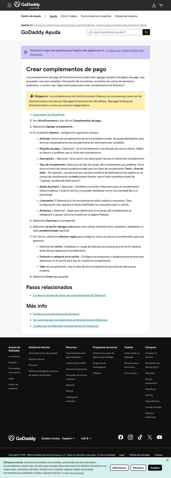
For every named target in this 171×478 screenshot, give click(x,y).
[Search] (146, 32)
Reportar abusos (36, 359)
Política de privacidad (139, 455)
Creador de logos (153, 407)
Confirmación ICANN (76, 363)
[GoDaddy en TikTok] (140, 439)
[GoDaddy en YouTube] (159, 439)
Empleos (13, 362)
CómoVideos (69, 16)
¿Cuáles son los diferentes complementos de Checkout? (66, 325)
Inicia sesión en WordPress (48, 114)
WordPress (150, 389)
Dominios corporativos (76, 369)
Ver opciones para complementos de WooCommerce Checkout (70, 319)
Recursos (33, 365)
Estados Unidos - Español (57, 438)
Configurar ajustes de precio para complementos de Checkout (69, 295)
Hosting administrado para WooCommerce (121, 25)
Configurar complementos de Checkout (56, 313)
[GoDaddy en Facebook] (121, 439)
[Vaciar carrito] (161, 5)
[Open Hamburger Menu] (8, 5)
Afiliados (97, 373)
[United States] (27, 4)
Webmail (70, 385)
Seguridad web (152, 401)
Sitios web (150, 373)
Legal (11, 378)
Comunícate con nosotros (96, 16)
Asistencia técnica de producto (43, 353)
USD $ (84, 438)
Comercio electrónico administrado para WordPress (64, 25)
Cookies (158, 455)
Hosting (149, 395)
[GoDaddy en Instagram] (130, 439)
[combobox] (114, 32)
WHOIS (69, 391)
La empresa (14, 356)
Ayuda (53, 16)
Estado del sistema (126, 16)
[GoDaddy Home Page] (22, 438)
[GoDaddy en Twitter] (150, 439)
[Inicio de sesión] (154, 5)
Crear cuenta (130, 373)
